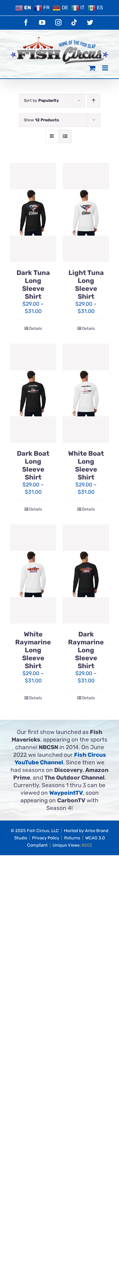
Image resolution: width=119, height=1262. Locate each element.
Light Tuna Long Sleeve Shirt (86, 284)
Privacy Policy (45, 837)
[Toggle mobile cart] (92, 67)
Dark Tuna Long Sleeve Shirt (33, 284)
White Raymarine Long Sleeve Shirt (33, 650)
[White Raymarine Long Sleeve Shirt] (33, 574)
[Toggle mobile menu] (105, 67)
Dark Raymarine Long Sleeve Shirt (86, 650)
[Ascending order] (93, 100)
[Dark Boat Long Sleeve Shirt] (33, 393)
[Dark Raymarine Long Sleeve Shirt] (86, 574)
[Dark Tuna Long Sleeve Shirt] (33, 212)
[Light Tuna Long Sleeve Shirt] (86, 212)
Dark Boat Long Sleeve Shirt (33, 465)
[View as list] (65, 136)
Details (35, 328)
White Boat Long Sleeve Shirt (86, 465)
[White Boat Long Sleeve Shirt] (86, 393)
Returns (72, 837)
